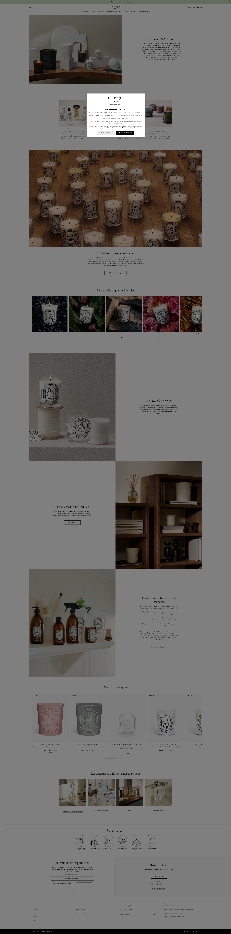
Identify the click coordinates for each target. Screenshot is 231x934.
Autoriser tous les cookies (125, 132)
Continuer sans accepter (116, 104)
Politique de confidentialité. (129, 127)
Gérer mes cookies (106, 132)
